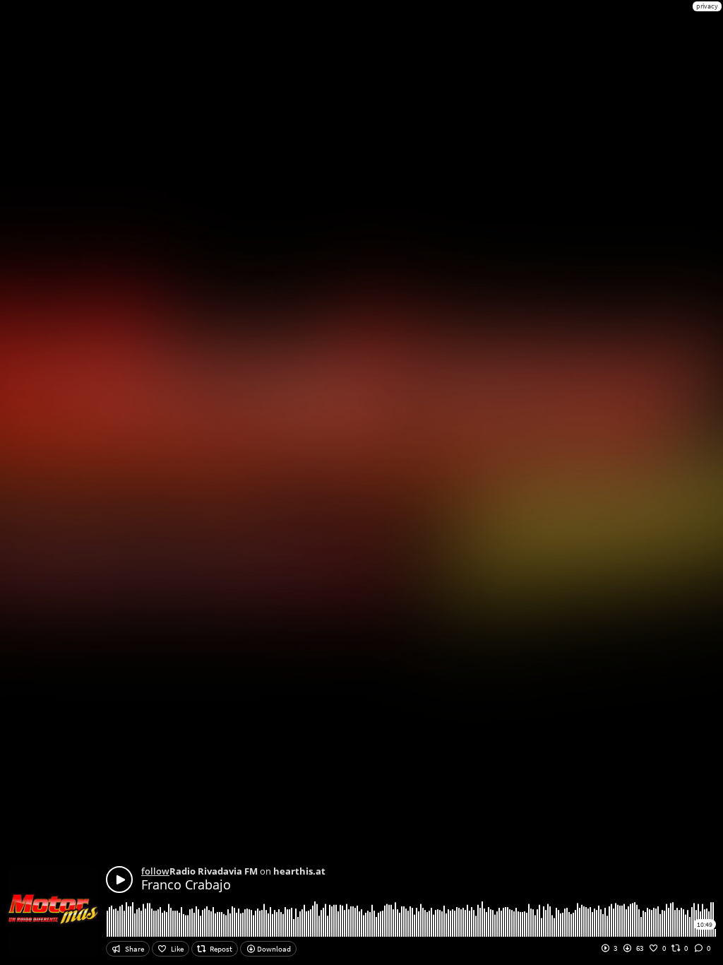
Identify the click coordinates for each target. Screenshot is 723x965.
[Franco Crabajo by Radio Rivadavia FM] (119, 879)
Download (273, 949)
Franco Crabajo (186, 884)
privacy (707, 6)
